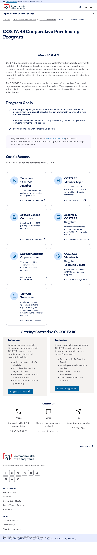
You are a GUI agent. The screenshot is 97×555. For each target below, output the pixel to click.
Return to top (85, 446)
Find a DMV (7, 496)
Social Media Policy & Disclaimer (65, 539)
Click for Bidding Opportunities (33, 278)
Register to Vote (9, 492)
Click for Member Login (75, 200)
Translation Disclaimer (37, 539)
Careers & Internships (12, 520)
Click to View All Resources (31, 320)
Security (50, 539)
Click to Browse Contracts (32, 239)
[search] (86, 6)
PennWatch (8, 525)
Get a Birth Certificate (12, 501)
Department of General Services (18, 13)
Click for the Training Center (75, 279)
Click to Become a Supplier (75, 239)
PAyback (6, 509)
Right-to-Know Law (11, 529)
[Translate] (80, 7)
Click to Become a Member (31, 200)
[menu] (91, 6)
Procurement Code (55, 138)
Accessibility (7, 539)
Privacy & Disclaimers (21, 539)
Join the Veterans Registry (13, 505)
